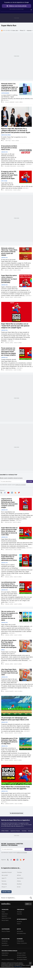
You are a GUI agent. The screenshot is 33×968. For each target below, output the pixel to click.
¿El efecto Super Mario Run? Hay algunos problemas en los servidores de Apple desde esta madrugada (8, 644)
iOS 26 (18, 886)
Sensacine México (21, 955)
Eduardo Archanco (10, 166)
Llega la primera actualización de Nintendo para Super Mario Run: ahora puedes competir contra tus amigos (9, 503)
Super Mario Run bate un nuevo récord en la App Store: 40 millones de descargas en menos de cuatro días (9, 531)
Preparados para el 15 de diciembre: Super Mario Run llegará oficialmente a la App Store (9, 741)
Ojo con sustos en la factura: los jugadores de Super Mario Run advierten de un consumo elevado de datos (9, 616)
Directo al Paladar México (8, 959)
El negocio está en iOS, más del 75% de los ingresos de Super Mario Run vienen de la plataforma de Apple (9, 175)
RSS (15, 492)
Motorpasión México (22, 959)
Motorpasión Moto (21, 933)
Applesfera (4, 916)
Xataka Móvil (5, 914)
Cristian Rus (8, 190)
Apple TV (4, 878)
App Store (4, 181)
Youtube (8, 492)
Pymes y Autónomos (22, 943)
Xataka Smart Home (6, 918)
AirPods (19, 875)
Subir (27, 904)
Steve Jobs (15, 30)
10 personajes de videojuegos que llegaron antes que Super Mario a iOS (15, 719)
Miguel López (8, 270)
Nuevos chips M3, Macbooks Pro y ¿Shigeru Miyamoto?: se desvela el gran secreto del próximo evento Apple (15, 130)
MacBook (19, 884)
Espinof (19, 923)
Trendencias (5, 941)
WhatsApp (4, 884)
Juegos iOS (4, 152)
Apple (3, 649)
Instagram (12, 492)
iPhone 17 (4, 886)
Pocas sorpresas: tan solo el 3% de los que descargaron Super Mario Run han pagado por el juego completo (8, 351)
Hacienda (29, 30)
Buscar (30, 897)
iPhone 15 (22, 30)
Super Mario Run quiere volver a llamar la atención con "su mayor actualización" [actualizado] (9, 279)
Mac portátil (5, 875)
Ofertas (19, 881)
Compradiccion (5, 945)
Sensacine (19, 921)
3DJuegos (19, 911)
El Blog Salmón (20, 941)
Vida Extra (19, 914)
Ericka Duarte (9, 691)
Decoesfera (4, 943)
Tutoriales (24, 830)
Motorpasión (20, 931)
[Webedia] (6, 905)
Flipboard (19, 492)
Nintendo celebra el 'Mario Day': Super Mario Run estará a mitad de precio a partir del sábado (9, 251)
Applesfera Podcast (15, 830)
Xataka (3, 911)
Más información (18, 966)
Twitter (1, 492)
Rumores (30, 830)
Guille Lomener (9, 102)
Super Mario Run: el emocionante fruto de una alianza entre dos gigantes (15, 788)
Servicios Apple (6, 135)
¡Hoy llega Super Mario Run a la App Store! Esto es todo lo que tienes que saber (9, 672)
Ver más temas (6, 891)
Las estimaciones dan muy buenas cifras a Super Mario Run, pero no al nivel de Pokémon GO (9, 584)
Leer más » (6, 100)
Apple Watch (20, 878)
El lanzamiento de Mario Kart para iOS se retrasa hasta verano (9, 147)
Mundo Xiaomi (5, 920)
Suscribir (29, 481)
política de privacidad (21, 484)
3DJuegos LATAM (21, 953)
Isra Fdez (8, 140)
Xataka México (5, 953)
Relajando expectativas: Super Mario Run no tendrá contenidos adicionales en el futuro (9, 557)
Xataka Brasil (5, 955)
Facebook (5, 492)
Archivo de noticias (17, 813)
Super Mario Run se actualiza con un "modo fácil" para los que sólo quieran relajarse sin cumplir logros (15, 326)
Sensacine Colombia (22, 957)
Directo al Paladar (6, 931)
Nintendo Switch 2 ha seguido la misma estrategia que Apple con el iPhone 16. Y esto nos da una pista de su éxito (9, 87)
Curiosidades (5, 93)
